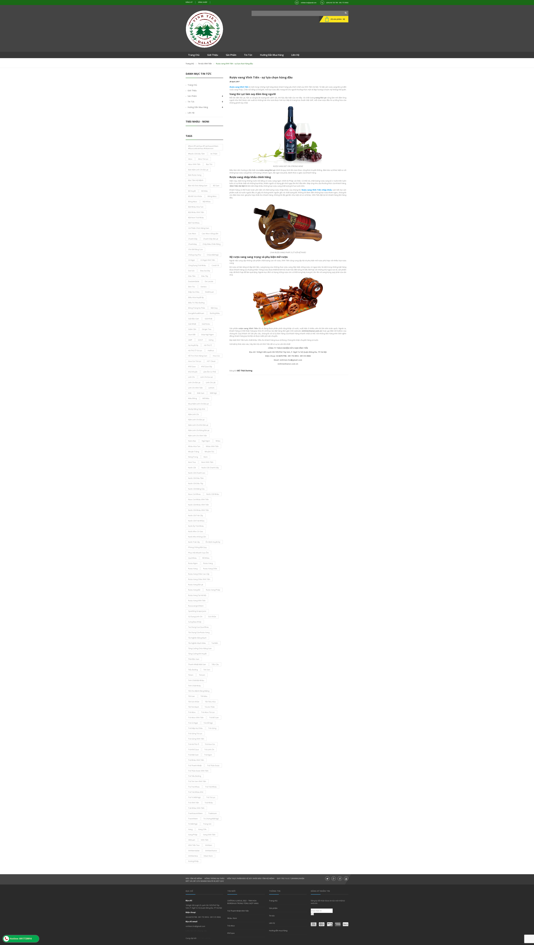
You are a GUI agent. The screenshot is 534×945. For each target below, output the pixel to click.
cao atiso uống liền (210, 233)
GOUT (200, 340)
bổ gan (216, 185)
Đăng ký (189, 2)
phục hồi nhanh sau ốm (198, 552)
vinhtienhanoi (211, 850)
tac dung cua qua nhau (198, 627)
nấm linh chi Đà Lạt (196, 419)
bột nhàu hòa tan (195, 207)
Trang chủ (273, 900)
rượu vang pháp (213, 590)
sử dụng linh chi (195, 616)
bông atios (212, 196)
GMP (190, 340)
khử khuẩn (192, 371)
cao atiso (192, 233)
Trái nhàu (209, 802)
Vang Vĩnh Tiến (209, 834)
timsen (202, 675)
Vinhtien (208, 845)
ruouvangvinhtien (196, 606)
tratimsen (212, 813)
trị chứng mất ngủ (211, 818)
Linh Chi (191, 377)
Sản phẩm (273, 908)
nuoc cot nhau (194, 494)
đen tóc (191, 286)
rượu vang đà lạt (195, 584)
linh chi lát (210, 382)
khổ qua (192, 366)
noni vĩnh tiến (207, 462)
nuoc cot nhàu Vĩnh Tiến (198, 499)
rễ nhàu (205, 558)
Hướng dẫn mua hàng (198, 107)
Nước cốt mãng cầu (196, 489)
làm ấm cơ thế (209, 371)
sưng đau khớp (194, 622)
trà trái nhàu (211, 786)
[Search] (344, 13)
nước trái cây (194, 542)
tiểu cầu (215, 664)
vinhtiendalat (193, 850)
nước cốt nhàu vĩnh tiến (198, 504)
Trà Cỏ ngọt (193, 723)
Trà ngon (208, 754)
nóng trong (193, 457)
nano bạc (192, 441)
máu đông (192, 398)
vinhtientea (193, 856)
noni (205, 457)
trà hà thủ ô (193, 744)
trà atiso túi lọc (208, 712)
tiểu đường (193, 669)
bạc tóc (209, 164)
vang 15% (202, 829)
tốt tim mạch (193, 707)
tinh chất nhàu (194, 685)
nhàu (218, 441)
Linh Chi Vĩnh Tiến (195, 387)
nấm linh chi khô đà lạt (198, 425)
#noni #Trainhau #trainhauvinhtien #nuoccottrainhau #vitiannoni (203, 147)
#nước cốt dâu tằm (196, 153)
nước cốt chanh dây (210, 467)
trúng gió (207, 824)
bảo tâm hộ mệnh (195, 180)
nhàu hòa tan (194, 446)
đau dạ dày (205, 270)
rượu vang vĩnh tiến (197, 600)
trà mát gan (193, 754)
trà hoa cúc (210, 744)
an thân (213, 153)
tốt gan (191, 696)
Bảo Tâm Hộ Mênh (194, 878)
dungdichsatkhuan (196, 313)
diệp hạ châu (193, 292)
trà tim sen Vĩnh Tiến (197, 781)
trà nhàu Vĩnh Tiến (196, 760)
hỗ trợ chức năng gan (197, 355)
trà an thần (210, 707)
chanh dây (192, 239)
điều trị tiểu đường (196, 302)
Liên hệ (191, 112)
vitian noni (208, 856)
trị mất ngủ (192, 824)
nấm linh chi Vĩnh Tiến (197, 435)
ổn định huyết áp (213, 542)
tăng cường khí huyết (197, 653)
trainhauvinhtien (195, 813)
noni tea (192, 462)
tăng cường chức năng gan (200, 648)
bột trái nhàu (194, 223)
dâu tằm (192, 276)
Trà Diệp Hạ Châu (195, 728)
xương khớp (193, 861)
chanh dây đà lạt (210, 239)
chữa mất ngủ (213, 255)
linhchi (211, 387)
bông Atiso (192, 201)
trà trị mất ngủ (194, 797)
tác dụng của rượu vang (198, 632)
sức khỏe (212, 616)
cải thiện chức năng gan (198, 228)
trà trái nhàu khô (195, 792)
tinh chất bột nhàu (196, 680)
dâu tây (204, 276)
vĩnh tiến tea (193, 845)
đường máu (215, 313)
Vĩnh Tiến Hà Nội (203, 938)
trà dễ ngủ (208, 723)
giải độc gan (193, 318)
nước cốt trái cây (195, 515)
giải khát (208, 318)
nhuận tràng (193, 451)
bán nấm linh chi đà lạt (198, 169)
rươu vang (208, 563)
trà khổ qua (193, 749)
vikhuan (191, 840)
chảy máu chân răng (211, 244)
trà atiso (192, 712)
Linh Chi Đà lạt (194, 382)
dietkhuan (209, 292)
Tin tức (272, 915)
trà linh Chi (209, 749)
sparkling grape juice (197, 611)
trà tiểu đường (194, 776)
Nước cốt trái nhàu (196, 520)
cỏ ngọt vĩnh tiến (207, 260)
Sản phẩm (192, 96)
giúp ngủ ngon (207, 334)
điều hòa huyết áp (196, 297)
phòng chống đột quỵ (197, 547)
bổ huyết (192, 191)
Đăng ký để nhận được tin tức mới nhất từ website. (328, 901)
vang (190, 829)
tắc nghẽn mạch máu (197, 643)
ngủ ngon (206, 441)
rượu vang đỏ (194, 590)
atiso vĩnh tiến (194, 164)
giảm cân (192, 329)
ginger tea (206, 329)
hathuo (211, 350)
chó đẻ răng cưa (195, 249)
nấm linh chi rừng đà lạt (198, 430)
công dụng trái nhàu (197, 265)
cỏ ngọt (191, 260)
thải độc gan (193, 659)
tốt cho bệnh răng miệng (198, 691)
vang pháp (192, 834)
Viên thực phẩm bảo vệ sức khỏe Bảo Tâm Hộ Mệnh (250, 878)
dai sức (191, 270)
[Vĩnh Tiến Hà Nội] (204, 29)
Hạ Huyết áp (193, 345)
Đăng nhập (202, 2)
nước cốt (192, 467)
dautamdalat (193, 281)
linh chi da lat (206, 377)
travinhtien (193, 818)
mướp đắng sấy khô (196, 409)
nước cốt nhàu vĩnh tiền (198, 510)
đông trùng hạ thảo (196, 308)
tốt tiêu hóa (210, 701)
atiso (190, 159)
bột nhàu (207, 201)
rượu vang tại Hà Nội (197, 595)
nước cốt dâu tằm (196, 478)
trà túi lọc (210, 797)
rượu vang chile (210, 568)
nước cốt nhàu (212, 494)
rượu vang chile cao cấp (198, 574)
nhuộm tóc (209, 451)
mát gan (200, 393)
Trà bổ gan (214, 717)
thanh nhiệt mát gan (197, 664)
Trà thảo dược (213, 765)
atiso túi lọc (203, 159)
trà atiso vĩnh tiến (196, 717)
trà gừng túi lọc (195, 733)
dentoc (204, 286)
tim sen (206, 669)
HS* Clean (211, 361)
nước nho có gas (195, 531)
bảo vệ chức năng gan (197, 185)
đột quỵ (214, 308)
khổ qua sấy (206, 366)
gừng (211, 340)
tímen (190, 675)
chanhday (192, 244)
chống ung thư (194, 255)
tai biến (215, 643)
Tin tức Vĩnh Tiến (205, 63)
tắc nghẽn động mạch (197, 638)
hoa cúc (216, 355)
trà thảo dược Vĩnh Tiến (198, 770)
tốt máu (204, 696)
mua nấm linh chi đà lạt (198, 403)
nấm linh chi (193, 414)
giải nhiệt (192, 324)
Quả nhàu (192, 558)
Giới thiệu (192, 90)
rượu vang (192, 568)
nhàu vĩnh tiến (212, 446)
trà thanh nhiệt (195, 765)
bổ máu (204, 191)
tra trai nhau (194, 786)
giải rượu (206, 324)
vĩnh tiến (204, 840)
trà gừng (212, 728)
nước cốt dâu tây (195, 483)
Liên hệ (272, 923)
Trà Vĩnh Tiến (193, 802)
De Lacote (209, 281)
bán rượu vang (194, 175)
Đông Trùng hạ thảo (214, 878)
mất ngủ (213, 393)
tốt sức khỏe (193, 701)
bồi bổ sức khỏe (195, 196)
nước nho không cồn (197, 536)
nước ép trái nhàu (196, 526)
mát (189, 393)
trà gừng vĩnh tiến (196, 739)
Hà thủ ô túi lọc (195, 350)
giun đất (191, 334)
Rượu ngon (193, 563)
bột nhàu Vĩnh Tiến (196, 212)
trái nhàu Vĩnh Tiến (196, 808)
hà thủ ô (208, 345)
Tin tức (191, 101)
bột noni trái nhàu (196, 217)
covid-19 (215, 265)
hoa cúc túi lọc (194, 361)
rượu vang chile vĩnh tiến (199, 579)
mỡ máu (205, 398)
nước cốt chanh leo (196, 473)
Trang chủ (190, 63)
